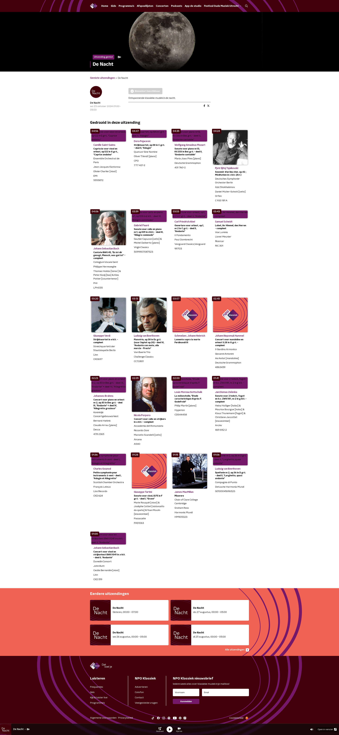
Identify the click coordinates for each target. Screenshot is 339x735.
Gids (113, 6)
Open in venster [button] (325, 729)
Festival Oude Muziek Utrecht (221, 6)
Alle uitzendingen (234, 650)
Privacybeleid (125, 718)
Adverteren (141, 687)
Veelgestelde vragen (146, 703)
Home (104, 6)
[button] (160, 729)
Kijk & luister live (98, 697)
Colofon (139, 692)
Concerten (162, 6)
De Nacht (95, 103)
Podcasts (176, 6)
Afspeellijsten (145, 6)
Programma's (126, 6)
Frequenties (96, 687)
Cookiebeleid (236, 718)
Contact (139, 697)
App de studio (193, 6)
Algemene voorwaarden (103, 718)
